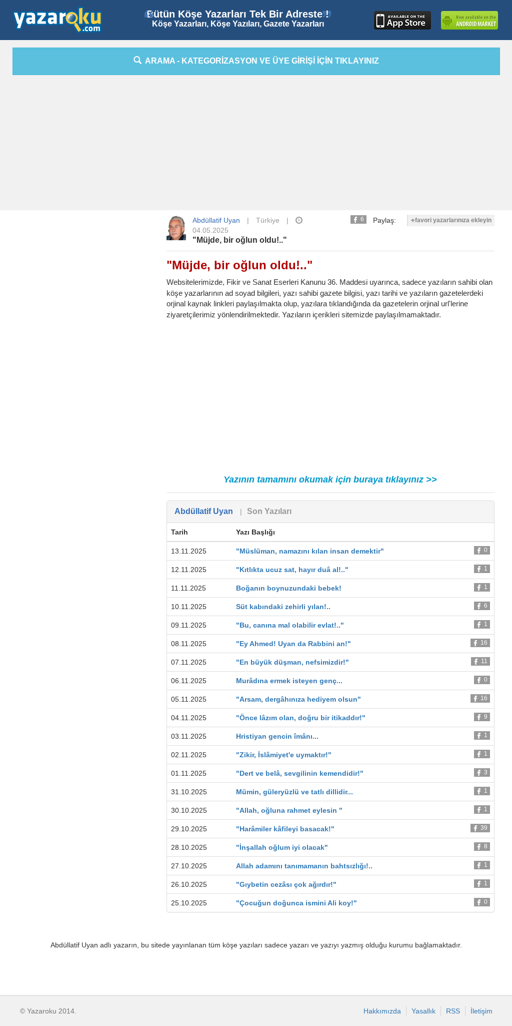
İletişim (481, 1011)
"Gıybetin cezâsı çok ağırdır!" (286, 884)
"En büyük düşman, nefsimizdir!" (292, 662)
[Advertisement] (256, 145)
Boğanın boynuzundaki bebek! (289, 588)
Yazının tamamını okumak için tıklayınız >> (330, 479)
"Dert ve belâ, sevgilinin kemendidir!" (300, 773)
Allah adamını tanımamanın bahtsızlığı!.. (304, 866)
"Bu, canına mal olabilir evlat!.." (290, 625)
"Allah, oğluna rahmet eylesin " (289, 810)
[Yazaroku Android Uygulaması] (469, 20)
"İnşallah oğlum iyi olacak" (282, 847)
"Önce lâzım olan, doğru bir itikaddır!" (301, 718)
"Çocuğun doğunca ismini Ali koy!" (296, 903)
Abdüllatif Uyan (216, 220)
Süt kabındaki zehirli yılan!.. (283, 607)
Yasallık (424, 1011)
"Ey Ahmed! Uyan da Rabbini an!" (293, 644)
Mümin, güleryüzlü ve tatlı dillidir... (294, 792)
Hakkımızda (382, 1011)
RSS (453, 1011)
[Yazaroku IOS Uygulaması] (402, 20)
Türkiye (268, 220)
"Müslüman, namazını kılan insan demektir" (310, 551)
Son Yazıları (269, 511)
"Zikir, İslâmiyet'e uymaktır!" (284, 755)
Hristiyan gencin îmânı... (277, 736)
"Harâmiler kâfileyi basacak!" (285, 829)
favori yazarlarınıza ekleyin (453, 220)
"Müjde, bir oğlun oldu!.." (239, 240)
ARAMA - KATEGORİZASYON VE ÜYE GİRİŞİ (260, 61)
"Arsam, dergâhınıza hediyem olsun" (298, 699)
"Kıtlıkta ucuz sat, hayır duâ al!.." (292, 570)
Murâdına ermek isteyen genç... (289, 681)
